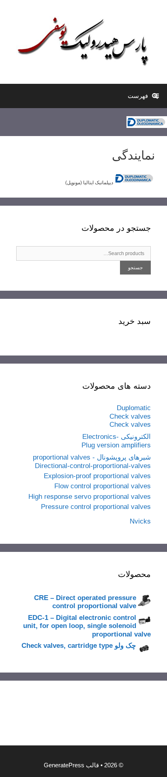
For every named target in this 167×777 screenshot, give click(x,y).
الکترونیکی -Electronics (116, 437)
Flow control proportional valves (102, 486)
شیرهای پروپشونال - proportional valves (92, 457)
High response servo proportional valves (89, 496)
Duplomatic (134, 408)
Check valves (130, 416)
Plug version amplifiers (116, 445)
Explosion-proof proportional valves (97, 476)
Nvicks (140, 521)
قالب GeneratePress (71, 765)
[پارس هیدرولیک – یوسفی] (83, 42)
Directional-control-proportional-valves (93, 466)
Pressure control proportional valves (96, 507)
